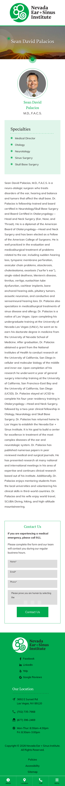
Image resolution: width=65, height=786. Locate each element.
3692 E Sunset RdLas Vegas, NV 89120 (29, 701)
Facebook (28, 658)
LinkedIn (28, 664)
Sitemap (32, 771)
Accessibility (32, 765)
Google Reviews (32, 677)
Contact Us (32, 612)
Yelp (25, 670)
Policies (32, 759)
